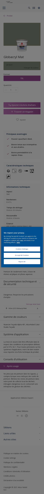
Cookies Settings (22, 249)
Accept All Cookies (22, 255)
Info (18, 242)
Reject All (22, 261)
